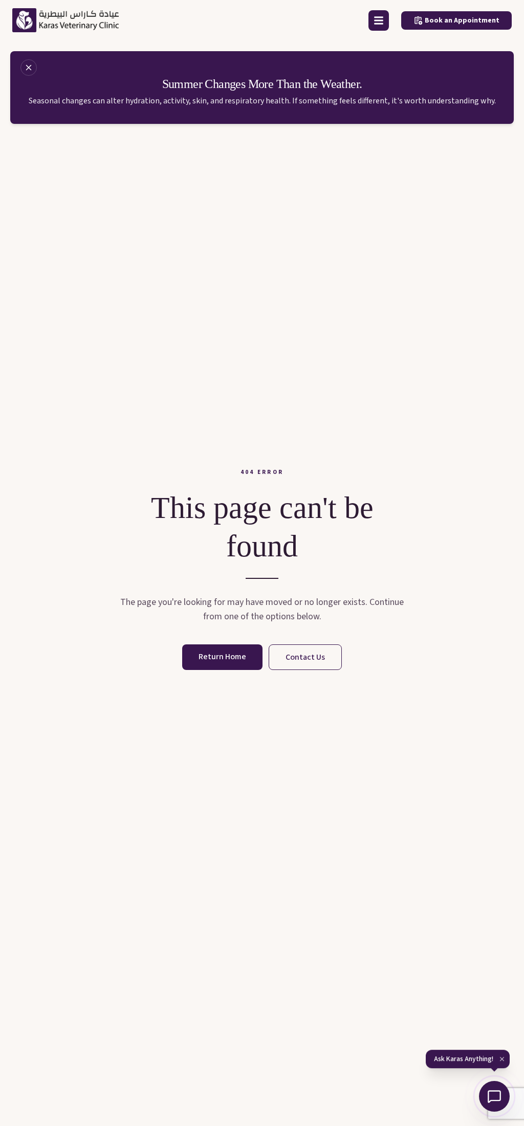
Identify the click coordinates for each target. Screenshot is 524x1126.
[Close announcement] (28, 67)
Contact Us (305, 657)
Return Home (222, 656)
